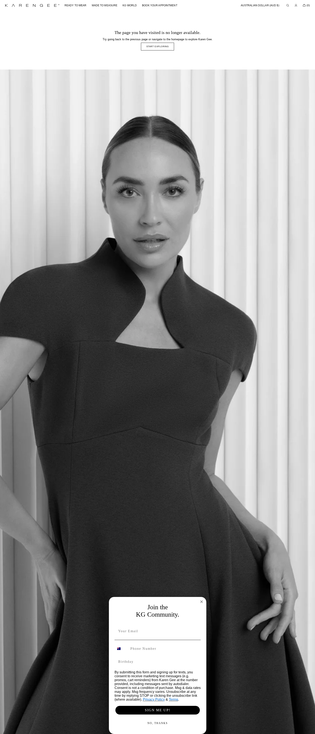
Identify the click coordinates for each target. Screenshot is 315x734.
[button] (260, 5)
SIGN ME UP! (157, 710)
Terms (173, 699)
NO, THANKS (157, 723)
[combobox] (121, 649)
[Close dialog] (201, 601)
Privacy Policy (154, 699)
